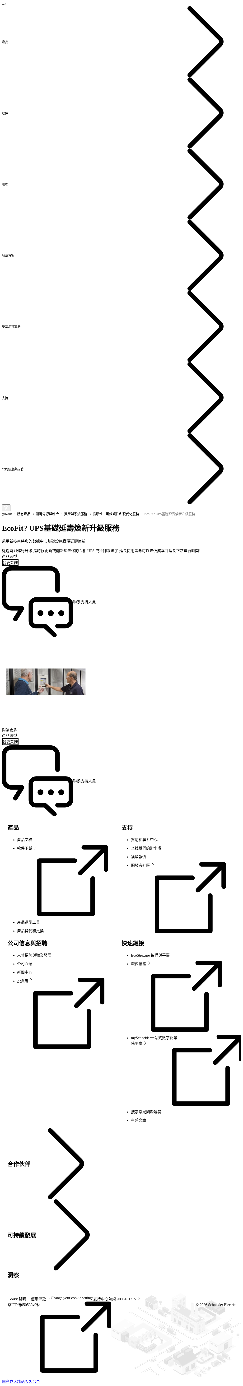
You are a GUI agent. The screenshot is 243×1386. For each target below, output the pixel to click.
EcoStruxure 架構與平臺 (150, 955)
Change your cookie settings (72, 1298)
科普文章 (138, 1120)
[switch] (6, 507)
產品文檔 (24, 840)
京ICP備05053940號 (24, 1305)
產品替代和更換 (30, 931)
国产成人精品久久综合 (21, 1382)
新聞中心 (24, 972)
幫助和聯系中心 (144, 840)
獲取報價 (138, 857)
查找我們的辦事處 (146, 848)
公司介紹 (24, 964)
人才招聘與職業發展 (34, 955)
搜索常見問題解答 (146, 1112)
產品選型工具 (28, 922)
